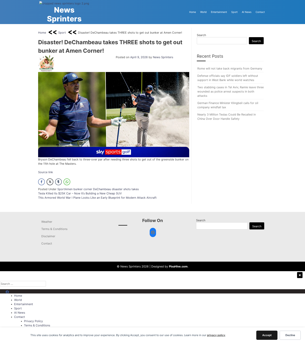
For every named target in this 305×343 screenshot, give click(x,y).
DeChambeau (102, 189)
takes (135, 189)
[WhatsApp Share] (67, 181)
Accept (267, 335)
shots (127, 189)
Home (192, 11)
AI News (246, 11)
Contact (260, 11)
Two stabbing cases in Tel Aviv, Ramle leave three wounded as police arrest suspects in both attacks (230, 91)
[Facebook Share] (41, 181)
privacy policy (216, 335)
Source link (45, 172)
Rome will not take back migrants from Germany (229, 68)
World (203, 11)
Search (201, 35)
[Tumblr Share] (58, 181)
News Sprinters (64, 14)
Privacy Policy (33, 321)
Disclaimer (48, 236)
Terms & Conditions (54, 229)
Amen (69, 189)
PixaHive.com (178, 266)
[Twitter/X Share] (50, 181)
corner (87, 189)
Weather (46, 221)
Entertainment (219, 11)
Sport (234, 11)
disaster (117, 189)
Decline (290, 335)
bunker (78, 189)
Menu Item (13, 291)
